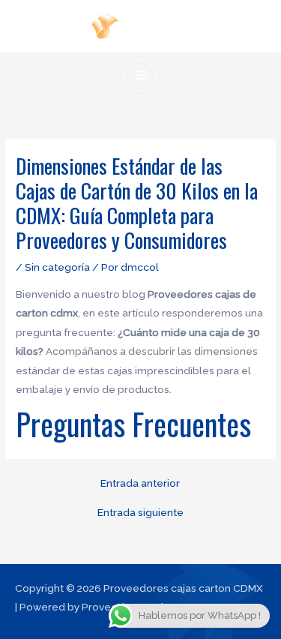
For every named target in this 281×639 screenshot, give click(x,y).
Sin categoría (57, 267)
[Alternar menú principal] (140, 75)
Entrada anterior (140, 483)
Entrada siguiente (140, 513)
